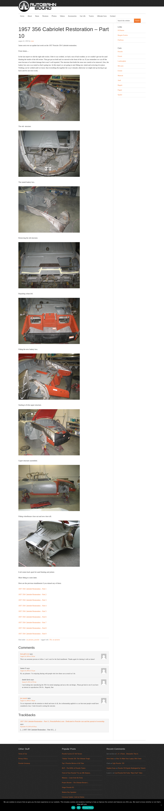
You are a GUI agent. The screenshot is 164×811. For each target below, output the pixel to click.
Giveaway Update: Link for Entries (73, 797)
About (30, 16)
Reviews (45, 16)
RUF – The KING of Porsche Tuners (73, 768)
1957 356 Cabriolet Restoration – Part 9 (32, 634)
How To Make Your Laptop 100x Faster (128, 758)
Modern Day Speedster (69, 792)
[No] (161, 805)
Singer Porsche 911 (68, 787)
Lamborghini (122, 61)
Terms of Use (22, 754)
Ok (73, 808)
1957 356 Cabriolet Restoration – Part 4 (32, 606)
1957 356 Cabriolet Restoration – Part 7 (32, 622)
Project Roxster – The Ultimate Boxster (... (75, 782)
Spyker (120, 95)
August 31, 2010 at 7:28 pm (27, 700)
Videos (62, 16)
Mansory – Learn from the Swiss (72, 778)
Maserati (120, 75)
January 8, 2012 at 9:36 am (29, 682)
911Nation (121, 30)
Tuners (91, 16)
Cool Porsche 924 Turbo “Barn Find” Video (128, 773)
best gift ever (24, 654)
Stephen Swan (111, 768)
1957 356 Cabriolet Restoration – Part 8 (32, 628)
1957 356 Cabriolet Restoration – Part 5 (32, 611)
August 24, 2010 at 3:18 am (27, 656)
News (37, 16)
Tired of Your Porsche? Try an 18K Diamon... (76, 773)
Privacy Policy (23, 758)
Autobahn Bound (85, 8)
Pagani (120, 90)
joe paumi (23, 698)
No (79, 808)
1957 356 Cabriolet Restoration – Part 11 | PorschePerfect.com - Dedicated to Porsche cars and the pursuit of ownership (62, 721)
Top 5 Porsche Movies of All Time (73, 763)
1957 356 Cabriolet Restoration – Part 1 (32, 589)
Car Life (82, 16)
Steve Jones (110, 758)
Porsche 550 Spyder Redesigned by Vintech (131, 768)
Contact (112, 16)
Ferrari (120, 56)
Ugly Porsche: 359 (118, 763)
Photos (54, 16)
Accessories (72, 16)
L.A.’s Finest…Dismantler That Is (127, 754)
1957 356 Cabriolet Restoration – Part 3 (32, 600)
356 (50, 640)
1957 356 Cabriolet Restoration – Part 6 (32, 617)
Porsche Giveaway (24, 763)
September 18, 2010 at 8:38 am (28, 726)
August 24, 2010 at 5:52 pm (27, 671)
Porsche (36, 640)
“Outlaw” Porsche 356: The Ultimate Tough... (76, 758)
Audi (119, 80)
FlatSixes (121, 40)
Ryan (32, 41)
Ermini (120, 71)
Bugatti (120, 85)
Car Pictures (29, 640)
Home (22, 16)
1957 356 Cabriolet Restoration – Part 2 (32, 594)
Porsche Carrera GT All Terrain (72, 754)
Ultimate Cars (102, 16)
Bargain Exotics (123, 35)
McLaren (120, 66)
